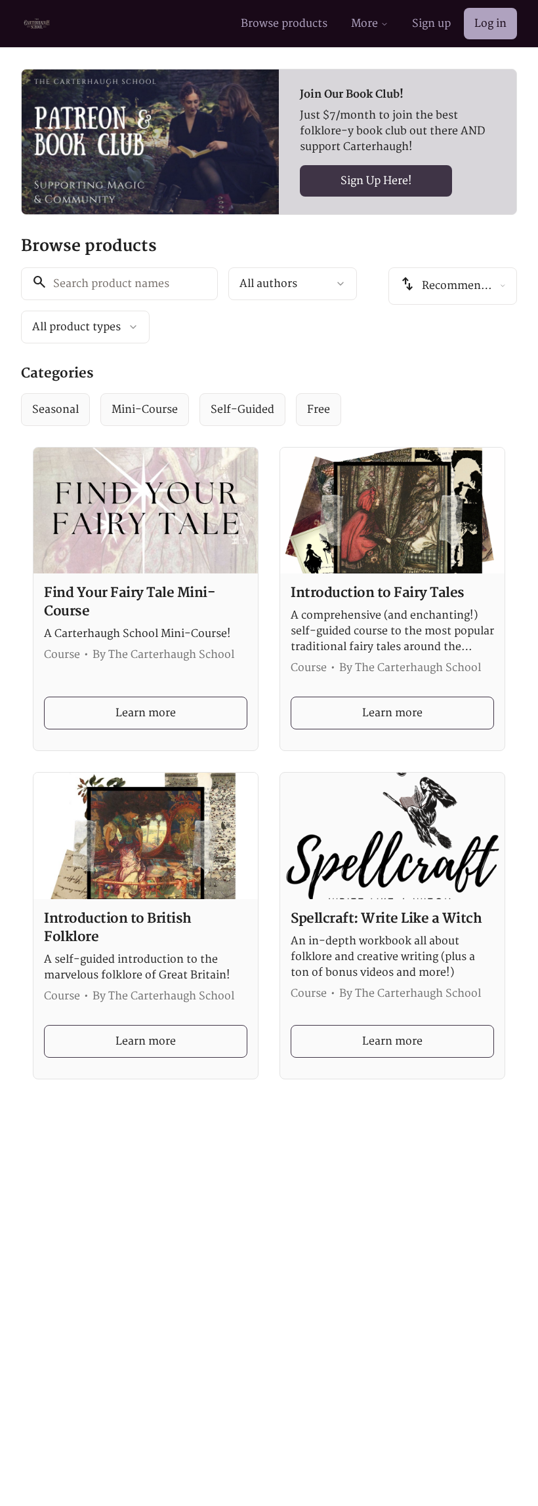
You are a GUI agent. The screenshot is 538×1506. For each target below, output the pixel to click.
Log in (490, 23)
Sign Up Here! (376, 180)
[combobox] (292, 283)
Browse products (284, 23)
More (364, 23)
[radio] (55, 409)
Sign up (431, 23)
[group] (269, 409)
